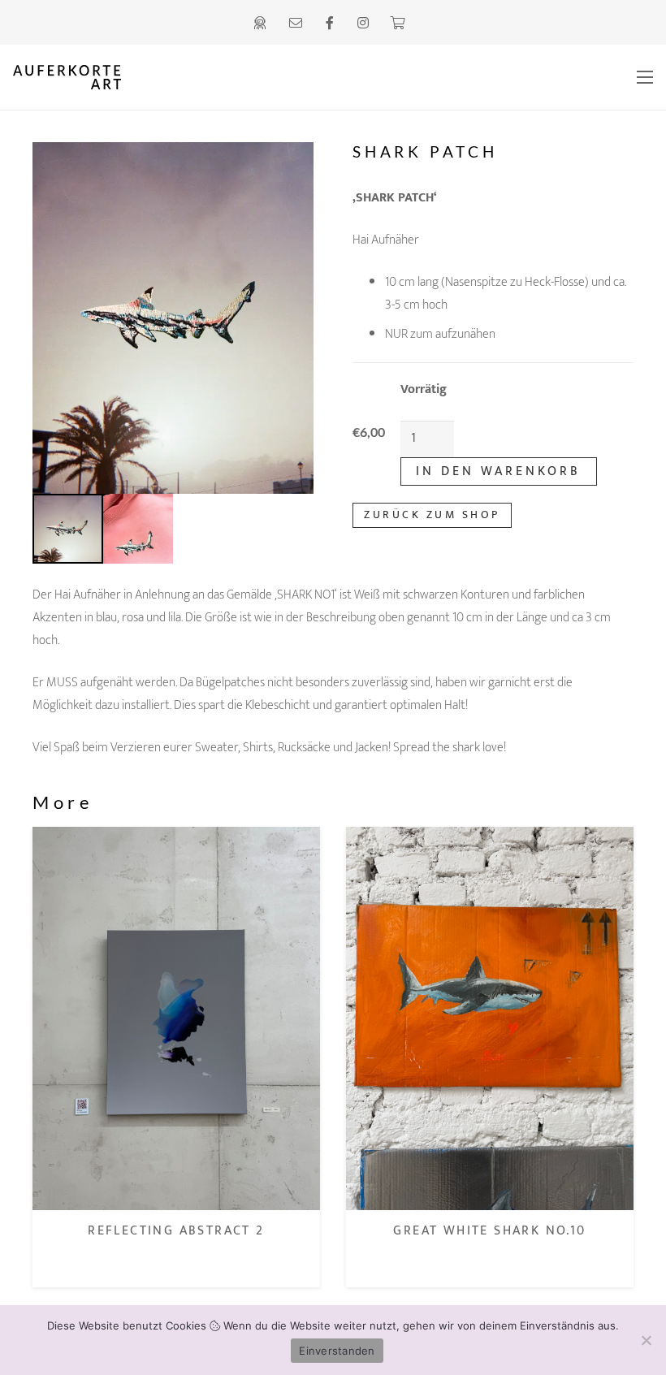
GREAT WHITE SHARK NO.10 (176, 1231)
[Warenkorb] (397, 22)
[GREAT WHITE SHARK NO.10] (176, 838)
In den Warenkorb (498, 471)
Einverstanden (336, 1350)
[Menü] (645, 77)
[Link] (262, 22)
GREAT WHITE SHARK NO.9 (490, 1231)
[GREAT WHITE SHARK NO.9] (490, 838)
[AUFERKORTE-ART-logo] (189, 77)
